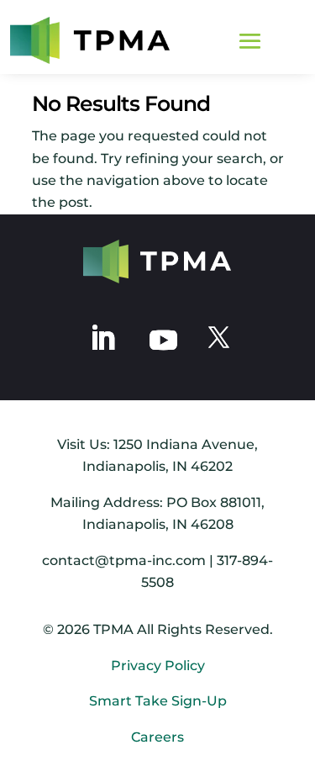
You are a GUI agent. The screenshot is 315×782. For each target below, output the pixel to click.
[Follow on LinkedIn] (102, 338)
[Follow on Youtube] (164, 338)
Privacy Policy (158, 666)
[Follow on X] (219, 338)
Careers (157, 737)
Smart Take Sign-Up (158, 701)
